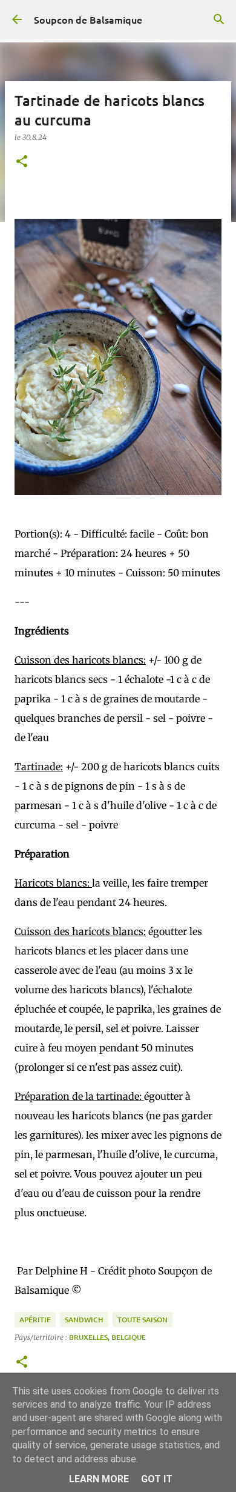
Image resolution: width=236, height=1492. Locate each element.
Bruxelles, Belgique (107, 1337)
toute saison (142, 1319)
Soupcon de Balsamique (88, 19)
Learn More (99, 1479)
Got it (156, 1479)
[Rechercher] (219, 19)
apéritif (35, 1319)
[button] (22, 162)
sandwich (84, 1319)
